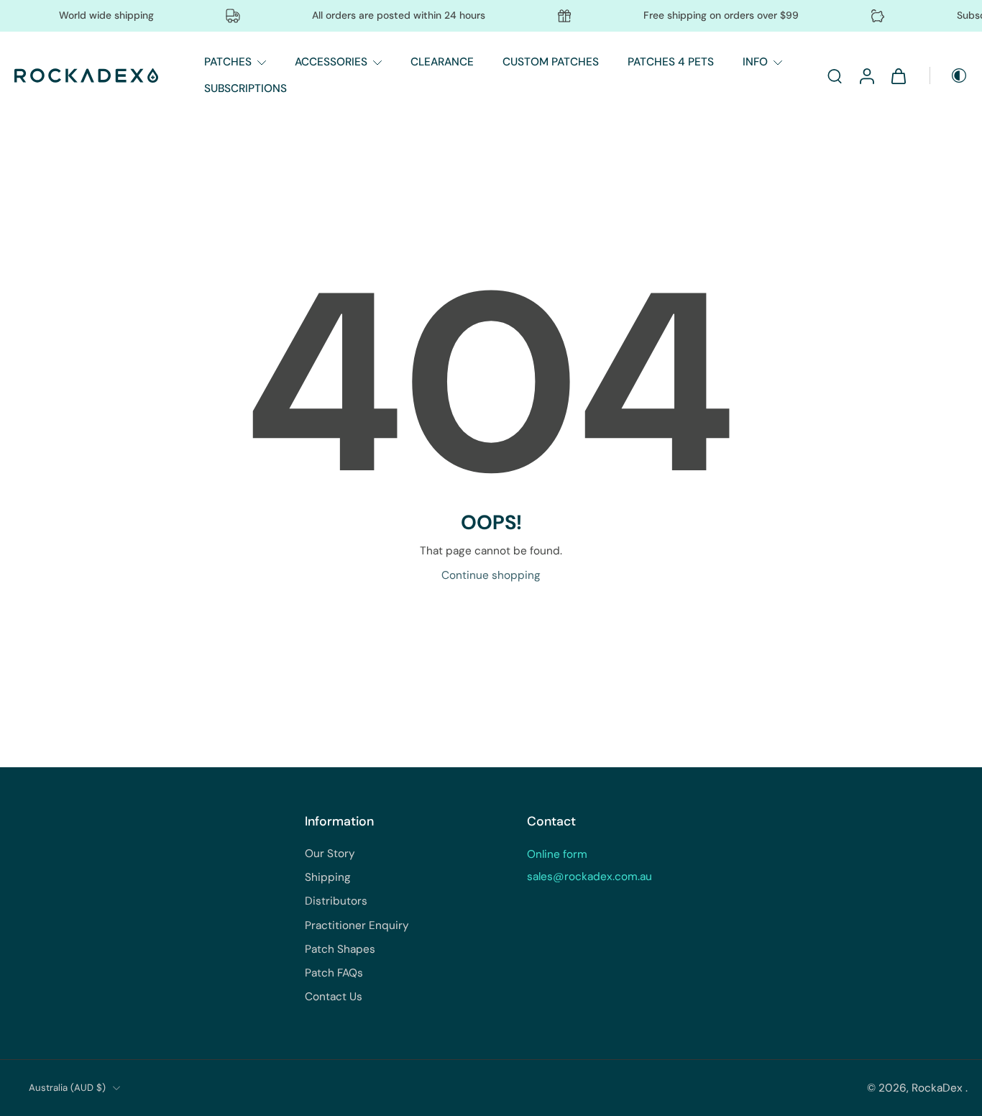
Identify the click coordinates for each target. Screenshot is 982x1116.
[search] (834, 75)
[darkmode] (949, 75)
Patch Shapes (340, 949)
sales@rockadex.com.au (589, 876)
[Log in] (866, 75)
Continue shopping (491, 575)
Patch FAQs (334, 973)
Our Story (330, 853)
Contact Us (333, 996)
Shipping (328, 877)
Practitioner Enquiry (357, 925)
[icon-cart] (898, 75)
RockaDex (938, 1088)
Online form (557, 854)
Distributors (336, 901)
